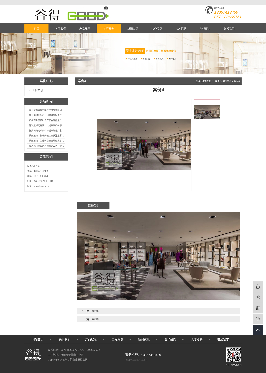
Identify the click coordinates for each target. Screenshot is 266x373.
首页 (36, 28)
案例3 (95, 319)
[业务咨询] (258, 286)
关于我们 (60, 28)
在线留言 (205, 28)
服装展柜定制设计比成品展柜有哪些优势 (47, 125)
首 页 (217, 81)
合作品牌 (156, 28)
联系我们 (229, 28)
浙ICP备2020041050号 (136, 360)
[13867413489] (258, 297)
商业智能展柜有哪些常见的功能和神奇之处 (47, 110)
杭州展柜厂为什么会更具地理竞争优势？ (47, 141)
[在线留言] (258, 319)
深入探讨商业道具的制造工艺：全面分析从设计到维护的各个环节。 (47, 146)
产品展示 (84, 28)
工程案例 (108, 28)
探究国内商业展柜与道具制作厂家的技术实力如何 (47, 130)
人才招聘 (181, 28)
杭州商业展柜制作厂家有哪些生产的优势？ (47, 120)
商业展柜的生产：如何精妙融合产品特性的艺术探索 (47, 115)
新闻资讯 (132, 28)
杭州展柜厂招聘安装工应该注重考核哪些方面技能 (47, 135)
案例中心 (227, 81)
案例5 (95, 310)
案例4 (237, 81)
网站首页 (37, 339)
